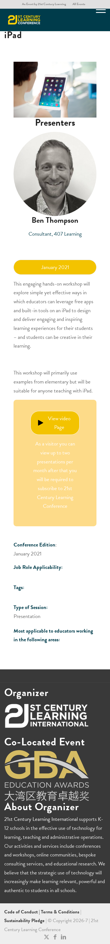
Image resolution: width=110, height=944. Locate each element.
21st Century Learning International (41, 819)
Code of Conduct (21, 911)
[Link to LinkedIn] (63, 937)
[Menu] (98, 20)
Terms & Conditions (60, 911)
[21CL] (44, 20)
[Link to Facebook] (55, 937)
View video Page (59, 422)
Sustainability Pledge (25, 920)
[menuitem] (44, 4)
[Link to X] (46, 937)
